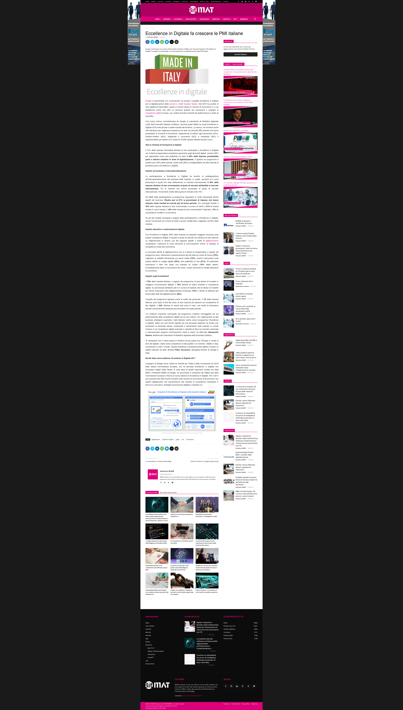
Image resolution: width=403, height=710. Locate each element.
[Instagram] (242, 1)
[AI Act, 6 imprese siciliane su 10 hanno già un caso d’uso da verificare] (229, 273)
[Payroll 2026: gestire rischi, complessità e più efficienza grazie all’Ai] (156, 556)
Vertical (226, 19)
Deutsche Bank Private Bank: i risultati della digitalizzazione (244, 454)
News (157, 19)
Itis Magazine (176, 1)
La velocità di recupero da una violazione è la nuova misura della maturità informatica (206, 543)
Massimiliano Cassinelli (242, 286)
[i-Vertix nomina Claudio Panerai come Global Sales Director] (229, 237)
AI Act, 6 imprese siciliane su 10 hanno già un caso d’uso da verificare (246, 271)
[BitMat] (201, 10)
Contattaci (226, 1)
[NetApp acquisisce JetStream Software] (229, 225)
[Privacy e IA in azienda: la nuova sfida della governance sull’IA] (229, 310)
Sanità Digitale (194, 1)
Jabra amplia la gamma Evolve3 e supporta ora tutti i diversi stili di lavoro (246, 355)
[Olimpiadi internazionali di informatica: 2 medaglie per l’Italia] (207, 505)
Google (148, 100)
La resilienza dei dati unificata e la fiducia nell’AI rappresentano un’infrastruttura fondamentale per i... (207, 644)
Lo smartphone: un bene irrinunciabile (158, 461)
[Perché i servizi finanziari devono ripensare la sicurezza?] (229, 404)
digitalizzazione (212, 240)
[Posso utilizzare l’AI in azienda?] (229, 285)
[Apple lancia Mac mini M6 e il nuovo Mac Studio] (229, 344)
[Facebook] (238, 1)
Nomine (148, 635)
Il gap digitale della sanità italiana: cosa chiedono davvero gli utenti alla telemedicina (156, 592)
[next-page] (150, 598)
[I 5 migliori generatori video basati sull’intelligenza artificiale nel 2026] (156, 531)
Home (147, 28)
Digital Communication (156, 651)
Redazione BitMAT (152, 37)
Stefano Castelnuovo (203, 651)
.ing (146, 661)
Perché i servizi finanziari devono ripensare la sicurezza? (245, 403)
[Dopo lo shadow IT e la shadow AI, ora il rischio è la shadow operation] (207, 580)
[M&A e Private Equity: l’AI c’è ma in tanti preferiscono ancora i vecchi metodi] (229, 495)
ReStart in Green (204, 1)
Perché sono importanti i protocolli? (236, 131)
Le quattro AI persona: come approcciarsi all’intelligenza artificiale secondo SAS (180, 568)
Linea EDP (168, 1)
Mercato (215, 19)
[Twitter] (252, 1)
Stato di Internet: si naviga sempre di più (205, 461)
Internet (166, 19)
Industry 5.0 (185, 1)
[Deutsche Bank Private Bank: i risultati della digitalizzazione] (229, 456)
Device (147, 642)
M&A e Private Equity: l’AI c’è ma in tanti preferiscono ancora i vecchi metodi (246, 493)
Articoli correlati (152, 492)
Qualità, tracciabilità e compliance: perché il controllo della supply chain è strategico (182, 592)
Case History (190, 19)
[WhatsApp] (162, 42)
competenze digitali (153, 113)
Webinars (244, 19)
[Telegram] (167, 42)
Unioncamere (190, 439)
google (177, 439)
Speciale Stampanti (216, 1)
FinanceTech (149, 664)
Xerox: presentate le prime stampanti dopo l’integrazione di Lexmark (246, 367)
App (235, 19)
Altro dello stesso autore (168, 492)
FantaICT (151, 657)
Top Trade (160, 1)
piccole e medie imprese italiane (184, 103)
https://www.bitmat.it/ (166, 474)
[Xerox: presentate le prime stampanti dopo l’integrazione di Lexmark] (229, 369)
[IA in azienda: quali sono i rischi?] (229, 323)
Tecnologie (204, 19)
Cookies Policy (235, 704)
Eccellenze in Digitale (167, 439)
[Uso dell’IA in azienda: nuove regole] (229, 298)
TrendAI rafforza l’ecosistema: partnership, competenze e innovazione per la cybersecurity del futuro (240, 72)
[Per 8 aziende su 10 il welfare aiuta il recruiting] (182, 531)
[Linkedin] (245, 1)
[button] (255, 19)
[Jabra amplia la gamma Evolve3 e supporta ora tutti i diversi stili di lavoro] (229, 357)
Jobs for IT (151, 648)
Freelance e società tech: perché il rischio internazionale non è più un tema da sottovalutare (206, 568)
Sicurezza (178, 19)
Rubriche (148, 645)
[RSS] (249, 1)
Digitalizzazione (156, 439)
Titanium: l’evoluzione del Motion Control (238, 157)
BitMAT (147, 1)
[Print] (176, 42)
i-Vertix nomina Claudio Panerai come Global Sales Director (246, 235)
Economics (151, 654)
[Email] (172, 42)
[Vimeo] (256, 1)
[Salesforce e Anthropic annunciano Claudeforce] (182, 505)
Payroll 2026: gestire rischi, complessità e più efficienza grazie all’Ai (156, 568)
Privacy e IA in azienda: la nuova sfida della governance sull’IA (245, 308)
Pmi (183, 439)
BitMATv (153, 1)
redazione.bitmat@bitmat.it (192, 696)
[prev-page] (146, 598)
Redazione (254, 704)
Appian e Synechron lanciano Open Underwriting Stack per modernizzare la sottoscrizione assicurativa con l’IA (246, 441)
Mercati (148, 632)
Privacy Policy (245, 704)
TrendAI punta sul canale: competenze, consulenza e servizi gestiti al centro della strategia (238, 102)
